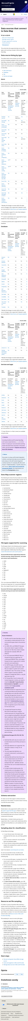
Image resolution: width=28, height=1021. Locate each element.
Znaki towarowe (15, 1017)
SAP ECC (3, 415)
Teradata (3, 307)
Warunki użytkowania (5, 1017)
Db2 (2, 267)
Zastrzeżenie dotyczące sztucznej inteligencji (11, 1011)
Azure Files (4, 181)
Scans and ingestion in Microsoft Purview (14, 963)
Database (6, 72)
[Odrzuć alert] (26, 2)
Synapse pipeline (22, 209)
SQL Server (4, 299)
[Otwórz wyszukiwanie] (22, 14)
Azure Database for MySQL (4, 149)
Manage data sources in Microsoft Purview (14, 964)
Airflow (3, 395)
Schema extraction (6, 43)
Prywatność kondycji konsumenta (16, 1015)
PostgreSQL (4, 286)
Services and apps (8, 76)
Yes (8, 116)
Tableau (3, 421)
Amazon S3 (4, 347)
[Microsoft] (14, 14)
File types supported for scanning (9, 41)
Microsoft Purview (9, 24)
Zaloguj (25, 14)
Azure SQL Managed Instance (4, 194)
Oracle (3, 284)
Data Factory (13, 209)
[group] (14, 147)
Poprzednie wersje (5, 1013)
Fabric (3, 402)
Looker (3, 405)
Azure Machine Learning (4, 185)
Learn (2, 24)
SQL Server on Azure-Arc (4, 303)
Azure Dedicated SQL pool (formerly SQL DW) (4, 176)
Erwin (3, 400)
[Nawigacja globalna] (1, 14)
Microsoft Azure (7, 70)
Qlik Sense (4, 410)
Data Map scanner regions (8, 39)
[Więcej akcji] (26, 25)
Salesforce (4, 412)
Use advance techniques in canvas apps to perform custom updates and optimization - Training (12, 988)
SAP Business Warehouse (4, 290)
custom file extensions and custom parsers (11, 551)
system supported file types (9, 810)
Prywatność (3, 1015)
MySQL (3, 281)
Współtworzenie (18, 1013)
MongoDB (4, 279)
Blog (12, 1013)
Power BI (3, 407)
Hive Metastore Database (4, 275)
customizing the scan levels (17, 850)
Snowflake (4, 296)
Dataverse (4, 397)
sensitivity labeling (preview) (17, 105)
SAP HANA (4, 294)
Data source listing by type (8, 37)
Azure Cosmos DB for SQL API (4, 126)
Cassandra (4, 265)
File (4, 74)
